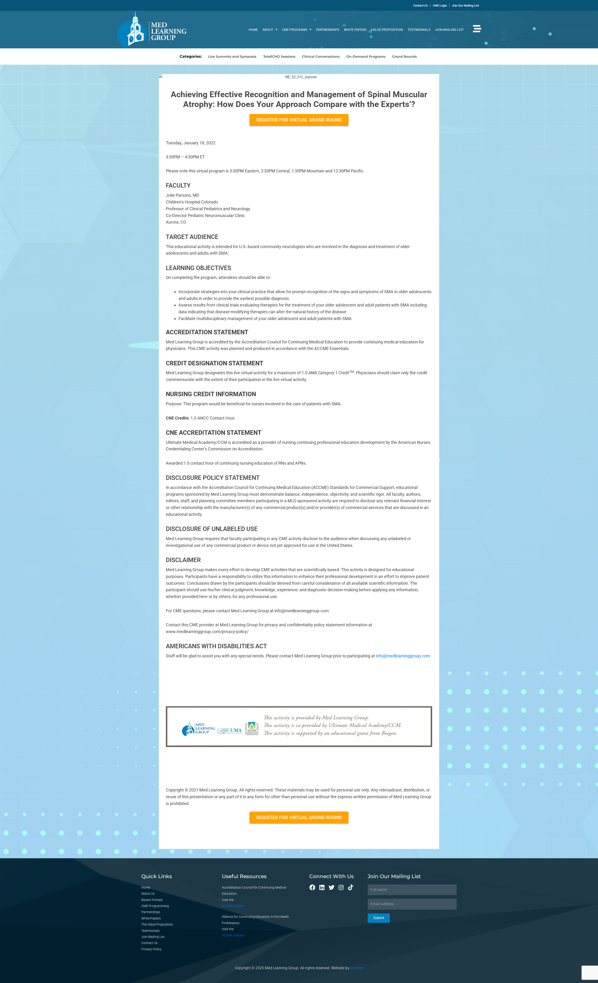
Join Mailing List (449, 30)
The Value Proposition (157, 924)
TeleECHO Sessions (279, 56)
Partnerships (327, 30)
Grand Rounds (404, 56)
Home (253, 30)
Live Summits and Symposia (232, 56)
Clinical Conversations (321, 56)
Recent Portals (152, 900)
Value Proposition (387, 30)
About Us (148, 893)
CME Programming (155, 906)
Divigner (356, 968)
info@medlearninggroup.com (403, 655)
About (268, 30)
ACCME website (233, 906)
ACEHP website (233, 935)
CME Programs (294, 30)
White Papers (355, 30)
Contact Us (149, 943)
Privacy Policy (151, 949)
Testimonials (419, 30)
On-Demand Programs (365, 56)
